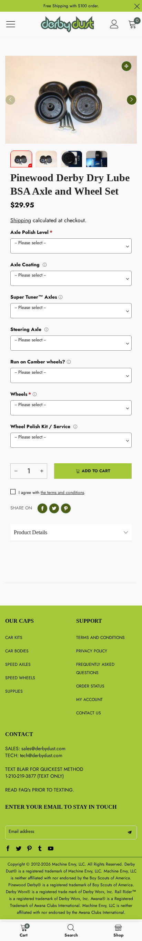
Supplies (14, 691)
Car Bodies (17, 651)
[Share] (42, 508)
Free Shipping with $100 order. (71, 6)
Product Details (30, 532)
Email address (21, 831)
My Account (89, 699)
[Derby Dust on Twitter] (18, 849)
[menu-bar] (15, 24)
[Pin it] (66, 508)
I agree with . (52, 492)
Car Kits (13, 637)
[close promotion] (137, 6)
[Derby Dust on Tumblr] (40, 849)
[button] (10, 100)
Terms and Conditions (100, 637)
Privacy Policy (91, 651)
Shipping (20, 220)
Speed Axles (18, 664)
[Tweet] (54, 508)
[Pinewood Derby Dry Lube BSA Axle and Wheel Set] (71, 100)
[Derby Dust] (67, 24)
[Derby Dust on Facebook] (7, 849)
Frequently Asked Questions (95, 668)
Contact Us (88, 713)
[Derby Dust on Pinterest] (29, 849)
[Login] (114, 24)
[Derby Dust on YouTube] (50, 849)
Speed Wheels (20, 678)
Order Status (90, 686)
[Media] (126, 66)
